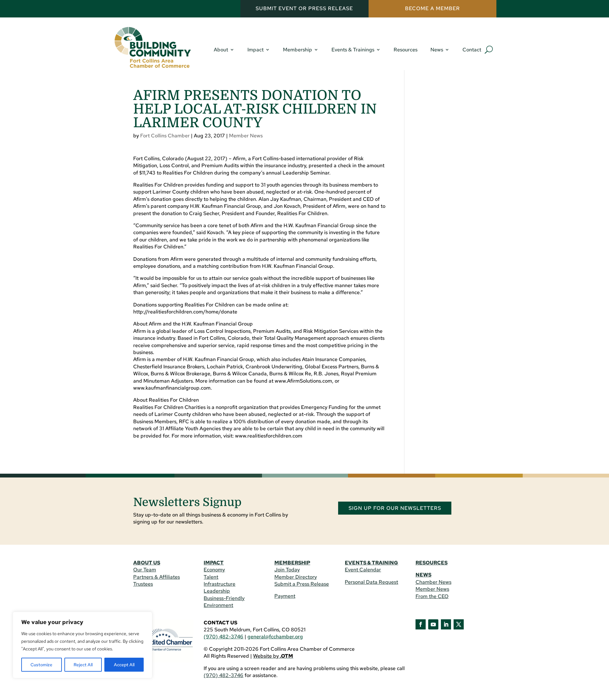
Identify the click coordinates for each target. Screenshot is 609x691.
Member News (246, 135)
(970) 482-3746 (223, 636)
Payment (284, 596)
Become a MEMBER (432, 8)
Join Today (287, 569)
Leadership (217, 591)
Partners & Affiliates (156, 577)
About (221, 50)
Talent (211, 577)
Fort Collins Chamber (165, 135)
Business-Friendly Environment (224, 602)
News (436, 50)
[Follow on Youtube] (433, 624)
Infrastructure (219, 584)
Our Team (144, 569)
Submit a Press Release (301, 584)
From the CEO (432, 596)
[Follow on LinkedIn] (446, 624)
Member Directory (295, 577)
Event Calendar (363, 569)
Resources (405, 50)
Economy (214, 569)
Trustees (143, 584)
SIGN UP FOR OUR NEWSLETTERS (395, 508)
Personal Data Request (371, 582)
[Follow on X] (459, 624)
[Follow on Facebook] (421, 624)
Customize (41, 665)
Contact (471, 50)
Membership (297, 50)
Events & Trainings (352, 50)
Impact (255, 50)
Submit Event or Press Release (304, 8)
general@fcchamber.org (275, 636)
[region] (82, 645)
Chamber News (433, 582)
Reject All (83, 665)
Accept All (124, 665)
